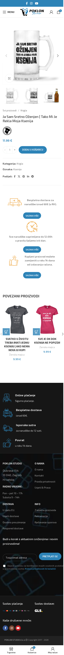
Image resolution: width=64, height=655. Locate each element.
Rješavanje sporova (46, 522)
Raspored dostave (13, 528)
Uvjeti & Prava (42, 487)
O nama (39, 469)
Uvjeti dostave (11, 516)
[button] (6, 55)
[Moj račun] (51, 12)
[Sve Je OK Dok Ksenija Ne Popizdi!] (47, 319)
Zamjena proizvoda (45, 510)
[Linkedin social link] (28, 176)
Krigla (24, 110)
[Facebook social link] (27, 3)
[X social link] (19, 176)
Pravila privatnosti (45, 481)
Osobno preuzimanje (14, 522)
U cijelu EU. (9, 510)
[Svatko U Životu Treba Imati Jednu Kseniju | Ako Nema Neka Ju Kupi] (17, 319)
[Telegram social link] (32, 176)
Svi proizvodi (10, 110)
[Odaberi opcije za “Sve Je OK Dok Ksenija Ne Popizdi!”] (36, 331)
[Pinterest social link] (23, 176)
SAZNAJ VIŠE (32, 215)
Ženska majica (17, 354)
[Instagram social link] (31, 3)
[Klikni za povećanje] (9, 78)
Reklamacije (41, 516)
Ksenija (17, 169)
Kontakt (39, 475)
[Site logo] (32, 11)
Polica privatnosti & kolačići (40, 568)
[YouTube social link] (36, 3)
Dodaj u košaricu (32, 149)
